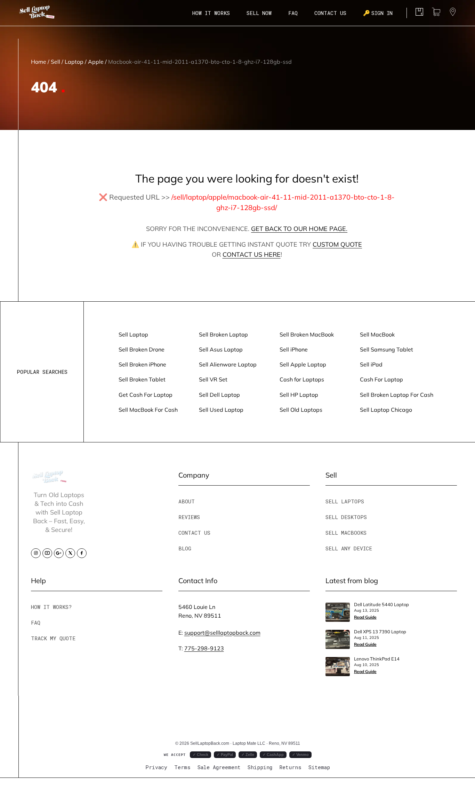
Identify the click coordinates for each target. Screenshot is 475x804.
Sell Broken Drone (141, 349)
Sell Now (259, 12)
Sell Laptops (344, 501)
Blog (184, 548)
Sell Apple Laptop (303, 364)
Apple (96, 61)
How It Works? (51, 606)
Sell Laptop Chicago (386, 409)
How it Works (211, 12)
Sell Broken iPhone (142, 364)
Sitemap (319, 767)
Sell (55, 61)
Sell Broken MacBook (307, 334)
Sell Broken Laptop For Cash (396, 394)
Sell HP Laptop (299, 394)
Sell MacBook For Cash (148, 409)
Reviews (189, 516)
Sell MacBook (377, 334)
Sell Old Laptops (301, 409)
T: (201, 648)
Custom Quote (337, 244)
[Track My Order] (419, 13)
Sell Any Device (348, 548)
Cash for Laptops (302, 379)
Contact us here (252, 254)
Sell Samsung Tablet (386, 349)
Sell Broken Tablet (142, 379)
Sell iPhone (294, 349)
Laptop (74, 61)
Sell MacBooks (346, 532)
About (186, 501)
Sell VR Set (213, 379)
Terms (182, 767)
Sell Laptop (133, 334)
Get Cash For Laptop (145, 394)
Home (38, 61)
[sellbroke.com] (49, 480)
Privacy (156, 767)
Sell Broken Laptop (223, 334)
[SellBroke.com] (36, 13)
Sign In (378, 12)
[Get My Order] (453, 13)
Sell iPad (371, 364)
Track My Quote (53, 638)
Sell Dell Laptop (219, 394)
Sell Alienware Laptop (228, 364)
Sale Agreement (219, 767)
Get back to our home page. (299, 228)
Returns (290, 767)
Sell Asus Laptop (221, 349)
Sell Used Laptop (221, 409)
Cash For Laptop (381, 379)
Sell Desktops (346, 516)
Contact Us (330, 12)
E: (219, 632)
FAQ (293, 12)
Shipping (260, 767)
